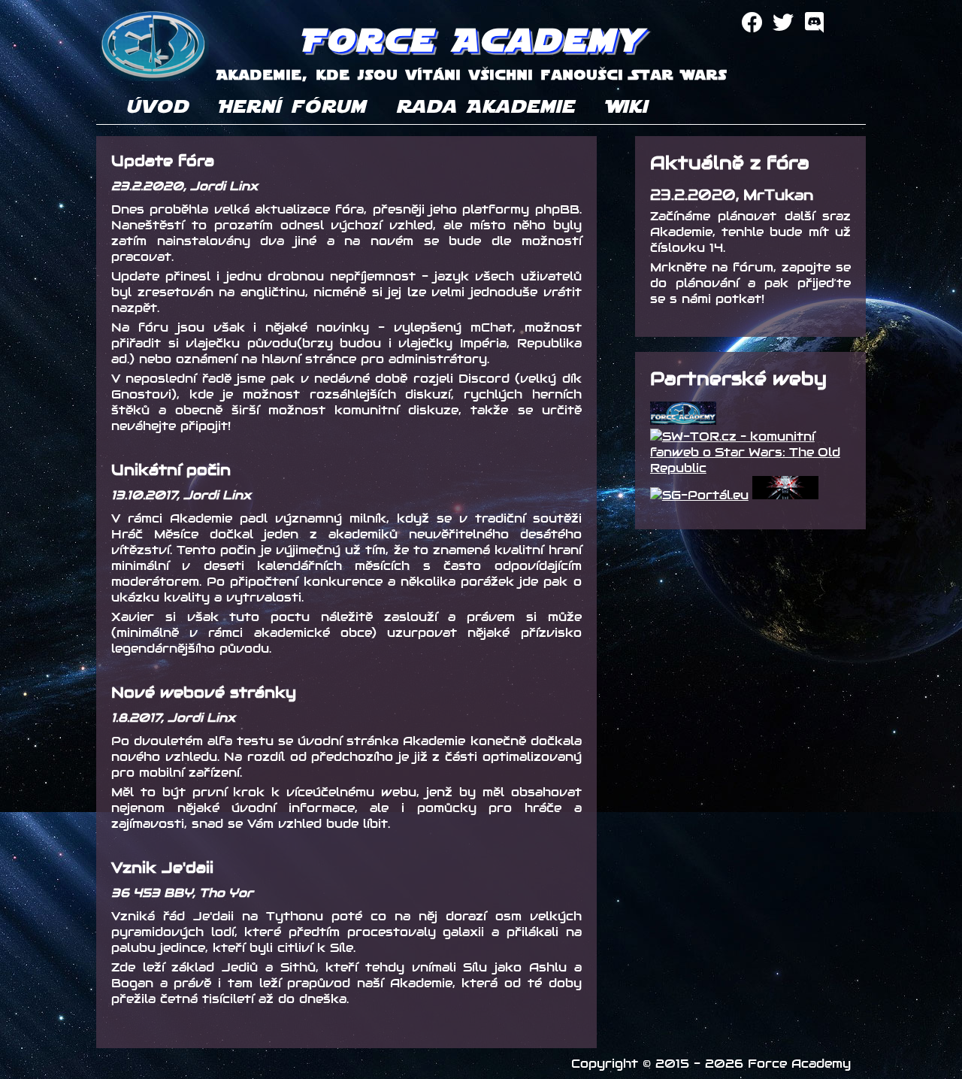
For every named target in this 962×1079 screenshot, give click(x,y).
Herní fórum (292, 105)
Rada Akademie (485, 105)
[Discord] (813, 23)
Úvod (157, 105)
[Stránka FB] (752, 23)
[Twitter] (783, 23)
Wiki (626, 105)
